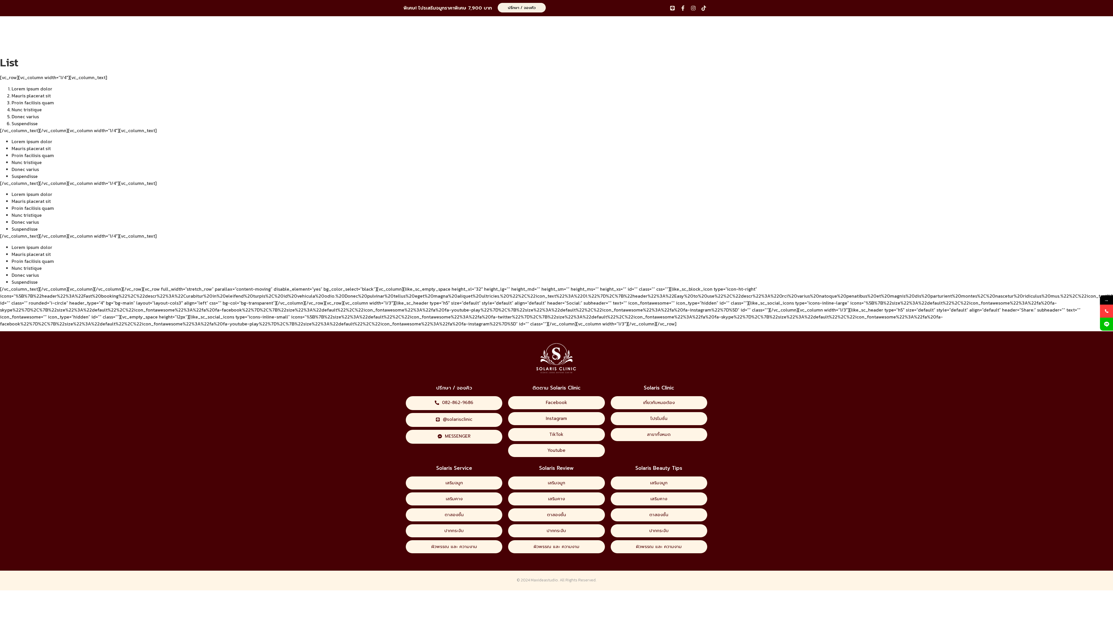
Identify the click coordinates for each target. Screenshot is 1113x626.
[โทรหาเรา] (1106, 311)
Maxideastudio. (545, 580)
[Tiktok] (704, 8)
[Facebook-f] (683, 8)
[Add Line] (1106, 324)
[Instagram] (693, 8)
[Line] (672, 8)
